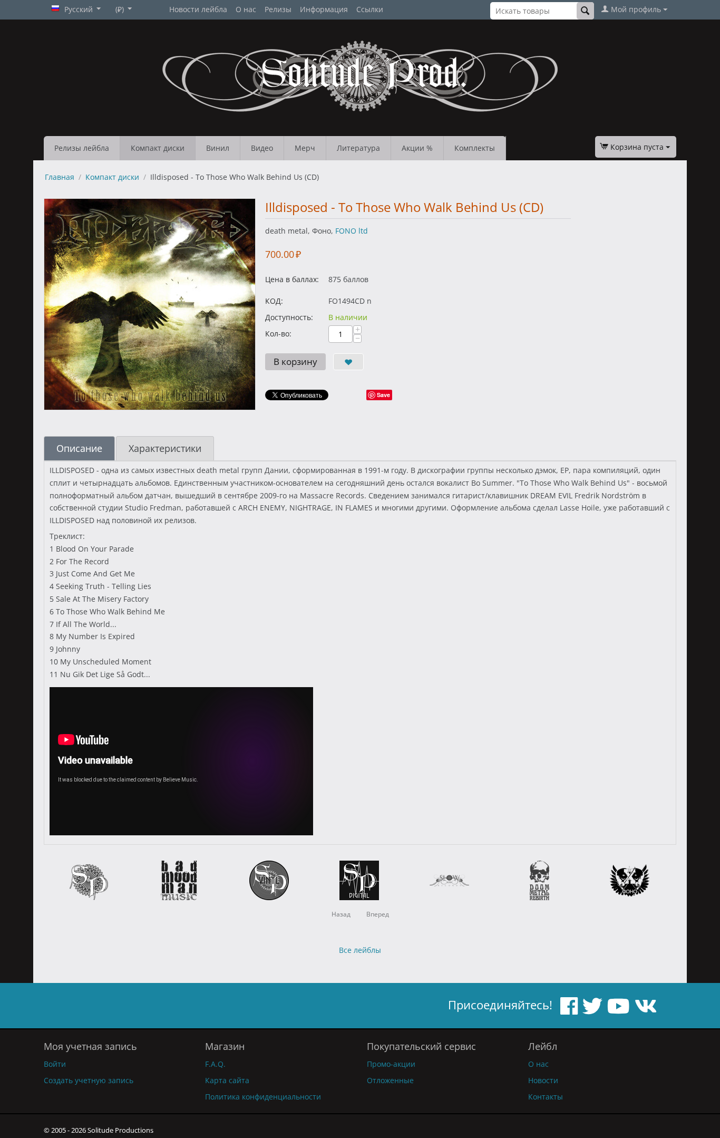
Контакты (545, 1097)
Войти (55, 1064)
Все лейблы (360, 950)
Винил (217, 148)
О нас (246, 9)
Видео (262, 148)
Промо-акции (391, 1064)
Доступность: (289, 317)
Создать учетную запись (88, 1080)
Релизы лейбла (81, 148)
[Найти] (585, 11)
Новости (543, 1080)
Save (383, 395)
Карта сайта (227, 1080)
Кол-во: (278, 334)
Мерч (305, 148)
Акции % (417, 148)
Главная (59, 177)
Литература (358, 148)
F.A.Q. (215, 1064)
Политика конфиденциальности (263, 1097)
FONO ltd (351, 231)
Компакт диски (157, 148)
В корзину (295, 361)
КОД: (274, 301)
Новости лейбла (198, 9)
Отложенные (390, 1080)
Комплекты (474, 148)
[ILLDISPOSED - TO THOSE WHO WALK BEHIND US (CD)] (149, 304)
